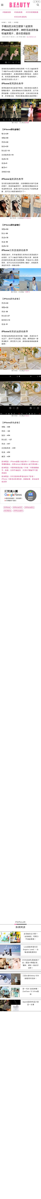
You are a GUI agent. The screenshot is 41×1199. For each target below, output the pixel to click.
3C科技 (16, 22)
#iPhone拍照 (17, 507)
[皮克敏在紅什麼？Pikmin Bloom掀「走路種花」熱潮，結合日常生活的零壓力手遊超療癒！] (10, 937)
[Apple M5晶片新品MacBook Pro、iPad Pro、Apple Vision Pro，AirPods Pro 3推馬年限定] (10, 1005)
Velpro (27, 370)
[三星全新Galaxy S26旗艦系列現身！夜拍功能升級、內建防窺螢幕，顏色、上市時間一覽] (10, 979)
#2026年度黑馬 (20, 17)
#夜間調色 (7, 510)
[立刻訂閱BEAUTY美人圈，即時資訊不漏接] (20, 496)
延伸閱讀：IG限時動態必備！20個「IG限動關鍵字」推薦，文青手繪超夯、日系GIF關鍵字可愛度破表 (20, 470)
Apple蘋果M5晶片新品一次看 (31, 1003)
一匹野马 (27, 292)
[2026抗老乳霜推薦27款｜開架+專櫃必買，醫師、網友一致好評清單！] (10, 964)
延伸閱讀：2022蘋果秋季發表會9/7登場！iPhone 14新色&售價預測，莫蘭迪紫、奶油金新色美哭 (20, 479)
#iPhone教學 (18, 510)
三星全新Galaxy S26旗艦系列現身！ (31, 977)
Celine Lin (32, 37)
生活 (9, 22)
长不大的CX (27, 218)
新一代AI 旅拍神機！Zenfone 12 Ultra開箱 (31, 991)
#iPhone (7, 507)
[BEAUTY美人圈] (20, 5)
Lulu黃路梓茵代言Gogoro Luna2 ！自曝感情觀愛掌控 (31, 949)
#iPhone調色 (29, 507)
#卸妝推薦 (18, 12)
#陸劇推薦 (7, 12)
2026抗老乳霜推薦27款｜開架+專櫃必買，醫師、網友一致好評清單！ (30, 964)
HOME (4, 22)
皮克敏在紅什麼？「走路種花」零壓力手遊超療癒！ (31, 936)
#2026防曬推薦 (32, 12)
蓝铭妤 (27, 122)
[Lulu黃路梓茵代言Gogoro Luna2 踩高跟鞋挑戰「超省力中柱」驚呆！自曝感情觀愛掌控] (10, 950)
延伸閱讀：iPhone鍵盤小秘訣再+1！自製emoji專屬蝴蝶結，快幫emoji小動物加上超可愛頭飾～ (20, 463)
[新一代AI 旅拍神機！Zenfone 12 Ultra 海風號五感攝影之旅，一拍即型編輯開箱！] (10, 992)
